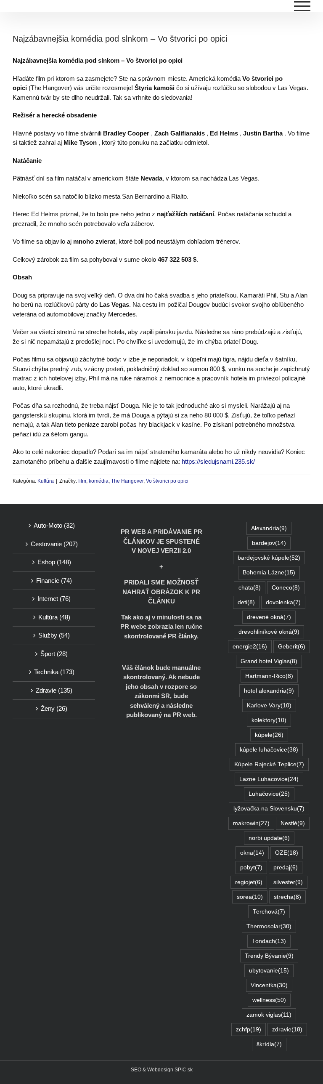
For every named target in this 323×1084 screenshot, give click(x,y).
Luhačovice (269, 794)
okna (252, 853)
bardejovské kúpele (269, 558)
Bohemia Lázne (269, 572)
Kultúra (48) (54, 617)
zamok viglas (268, 1015)
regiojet (248, 882)
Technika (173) (54, 671)
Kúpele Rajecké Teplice (269, 764)
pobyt (251, 867)
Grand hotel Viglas (269, 661)
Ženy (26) (54, 708)
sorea (250, 897)
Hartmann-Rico (269, 676)
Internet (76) (54, 598)
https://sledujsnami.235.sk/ (218, 461)
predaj (285, 867)
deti (246, 602)
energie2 (250, 646)
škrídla (269, 1044)
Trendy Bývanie (269, 956)
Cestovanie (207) (54, 543)
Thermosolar (268, 926)
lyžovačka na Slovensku (268, 808)
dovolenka (283, 602)
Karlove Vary (269, 705)
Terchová (269, 912)
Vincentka (269, 985)
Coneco (286, 588)
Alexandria (269, 528)
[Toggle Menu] (302, 6)
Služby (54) (54, 635)
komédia (99, 481)
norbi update (269, 838)
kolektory (269, 720)
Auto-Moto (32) (54, 525)
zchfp (248, 1029)
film (82, 481)
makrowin (251, 823)
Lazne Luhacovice (269, 779)
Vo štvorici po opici (167, 481)
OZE (286, 853)
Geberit (291, 646)
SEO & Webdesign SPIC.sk (162, 1070)
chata (249, 588)
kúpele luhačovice (269, 750)
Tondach (269, 941)
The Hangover (127, 481)
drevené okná (269, 617)
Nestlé (293, 823)
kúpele (269, 735)
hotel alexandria (269, 691)
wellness (269, 1000)
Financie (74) (54, 580)
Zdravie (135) (54, 690)
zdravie (287, 1029)
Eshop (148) (54, 562)
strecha (287, 897)
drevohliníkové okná (268, 632)
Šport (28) (54, 653)
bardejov (269, 543)
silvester (288, 882)
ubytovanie (269, 970)
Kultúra (45, 481)
